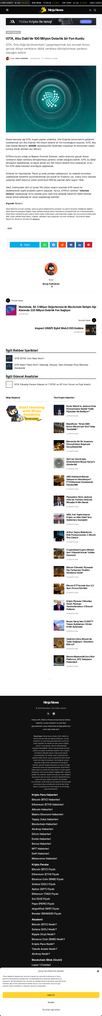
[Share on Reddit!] (62, 245)
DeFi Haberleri (40, 853)
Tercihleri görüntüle (51, 1009)
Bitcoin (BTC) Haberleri (46, 799)
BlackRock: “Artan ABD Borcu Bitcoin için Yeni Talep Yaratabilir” (80, 427)
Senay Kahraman (51, 283)
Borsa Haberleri (41, 843)
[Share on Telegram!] (53, 245)
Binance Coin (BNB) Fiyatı (47, 879)
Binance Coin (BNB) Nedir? (48, 939)
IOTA (10, 228)
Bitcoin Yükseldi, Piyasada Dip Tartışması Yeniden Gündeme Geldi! (79, 570)
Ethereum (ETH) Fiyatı (45, 874)
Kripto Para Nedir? (43, 944)
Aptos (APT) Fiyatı (43, 889)
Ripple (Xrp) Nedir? (43, 934)
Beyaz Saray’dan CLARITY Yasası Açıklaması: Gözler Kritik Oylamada (79, 624)
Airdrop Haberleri (42, 829)
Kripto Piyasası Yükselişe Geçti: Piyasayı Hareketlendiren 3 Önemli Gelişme (79, 605)
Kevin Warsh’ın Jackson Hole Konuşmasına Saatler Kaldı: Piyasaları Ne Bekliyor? (81, 409)
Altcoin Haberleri (42, 809)
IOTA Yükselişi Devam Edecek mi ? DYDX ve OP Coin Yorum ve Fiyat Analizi (52, 384)
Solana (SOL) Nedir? (44, 929)
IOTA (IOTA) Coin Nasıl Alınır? (29, 358)
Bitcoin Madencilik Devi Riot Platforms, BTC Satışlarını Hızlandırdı (80, 659)
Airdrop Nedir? (41, 953)
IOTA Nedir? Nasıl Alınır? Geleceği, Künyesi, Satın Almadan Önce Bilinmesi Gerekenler (51, 366)
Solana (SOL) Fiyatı (43, 884)
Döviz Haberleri (41, 834)
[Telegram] (54, 714)
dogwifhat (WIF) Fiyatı (45, 908)
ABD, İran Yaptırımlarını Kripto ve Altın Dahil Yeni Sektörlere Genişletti (79, 517)
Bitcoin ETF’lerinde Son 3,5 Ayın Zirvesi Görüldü (80, 586)
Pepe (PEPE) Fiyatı (43, 903)
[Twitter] (48, 714)
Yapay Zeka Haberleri (45, 819)
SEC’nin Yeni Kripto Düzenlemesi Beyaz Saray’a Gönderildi (80, 462)
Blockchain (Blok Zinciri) (47, 959)
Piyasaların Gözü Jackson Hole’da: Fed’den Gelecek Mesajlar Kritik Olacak (79, 500)
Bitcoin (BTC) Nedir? (44, 924)
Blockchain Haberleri (44, 824)
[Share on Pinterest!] (88, 245)
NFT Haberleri (40, 848)
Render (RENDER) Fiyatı (46, 913)
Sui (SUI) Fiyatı (41, 898)
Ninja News (51, 702)
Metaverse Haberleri (44, 858)
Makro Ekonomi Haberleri (47, 814)
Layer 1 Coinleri (41, 964)
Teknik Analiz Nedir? (44, 949)
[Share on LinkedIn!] (79, 245)
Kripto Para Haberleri (45, 794)
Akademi (37, 919)
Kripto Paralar (40, 864)
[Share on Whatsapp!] (44, 245)
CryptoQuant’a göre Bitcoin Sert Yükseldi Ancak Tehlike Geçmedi (80, 552)
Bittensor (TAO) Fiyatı (45, 893)
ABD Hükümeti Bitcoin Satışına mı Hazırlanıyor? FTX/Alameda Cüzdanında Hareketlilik (79, 480)
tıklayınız (36, 219)
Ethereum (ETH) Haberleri (47, 804)
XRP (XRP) (74, 3)
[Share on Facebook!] (71, 245)
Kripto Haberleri (13, 32)
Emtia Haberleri (41, 838)
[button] (98, 971)
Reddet (51, 1002)
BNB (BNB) (45, 3)
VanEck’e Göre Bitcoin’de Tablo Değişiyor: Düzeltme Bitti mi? (79, 642)
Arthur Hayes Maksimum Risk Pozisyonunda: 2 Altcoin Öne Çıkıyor (81, 535)
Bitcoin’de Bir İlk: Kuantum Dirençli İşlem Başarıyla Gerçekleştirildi (79, 444)
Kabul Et (51, 995)
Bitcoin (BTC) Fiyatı (43, 869)
